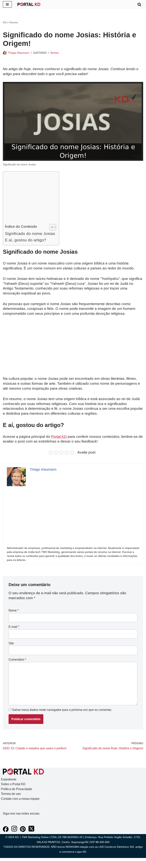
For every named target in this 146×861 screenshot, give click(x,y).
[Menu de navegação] (7, 4)
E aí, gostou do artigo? (25, 240)
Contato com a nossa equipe (20, 798)
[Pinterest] (23, 831)
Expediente (8, 779)
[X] (31, 831)
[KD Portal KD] (28, 4)
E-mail (14, 626)
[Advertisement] (30, 198)
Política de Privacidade (16, 789)
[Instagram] (14, 831)
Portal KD (59, 437)
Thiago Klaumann (18, 52)
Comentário (17, 659)
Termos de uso (11, 793)
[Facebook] (6, 831)
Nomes (14, 22)
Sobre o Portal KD (13, 784)
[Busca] (139, 4)
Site (11, 643)
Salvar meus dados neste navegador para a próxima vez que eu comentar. (62, 709)
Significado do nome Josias (30, 233)
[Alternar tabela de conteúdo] (51, 227)
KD (4, 22)
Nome (14, 610)
